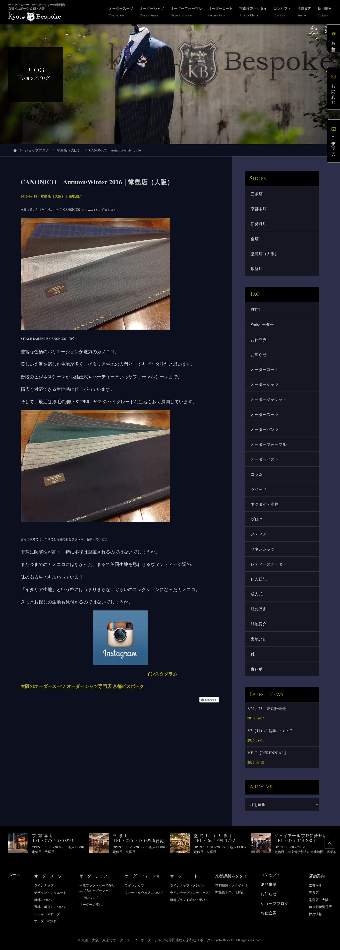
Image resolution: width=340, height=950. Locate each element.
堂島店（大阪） (69, 150)
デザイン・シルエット (50, 892)
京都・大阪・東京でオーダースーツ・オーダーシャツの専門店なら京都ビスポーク (145, 940)
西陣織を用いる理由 (229, 892)
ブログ (257, 519)
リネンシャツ (263, 548)
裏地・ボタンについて (50, 906)
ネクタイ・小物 (265, 504)
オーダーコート (265, 369)
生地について (89, 897)
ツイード (259, 489)
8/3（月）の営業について (269, 730)
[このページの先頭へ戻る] (330, 843)
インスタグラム (161, 673)
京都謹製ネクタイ (231, 875)
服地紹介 (75, 196)
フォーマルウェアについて (144, 892)
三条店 (257, 193)
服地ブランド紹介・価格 (188, 900)
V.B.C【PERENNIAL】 (267, 752)
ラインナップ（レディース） (191, 892)
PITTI (255, 309)
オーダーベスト (265, 459)
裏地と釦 (259, 639)
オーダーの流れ (45, 921)
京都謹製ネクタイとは (231, 885)
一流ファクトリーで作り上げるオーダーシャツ (97, 888)
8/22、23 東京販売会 (266, 708)
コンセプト (271, 874)
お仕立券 (259, 339)
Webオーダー (262, 324)
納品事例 (269, 884)
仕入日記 (259, 579)
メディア (259, 534)
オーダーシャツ (265, 384)
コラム (257, 474)
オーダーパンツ (265, 429)
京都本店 (259, 208)
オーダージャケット (268, 399)
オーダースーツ (265, 414)
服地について (44, 900)
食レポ (257, 668)
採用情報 (315, 914)
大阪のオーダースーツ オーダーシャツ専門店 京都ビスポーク (82, 686)
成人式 (257, 594)
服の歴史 (259, 608)
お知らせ (259, 354)
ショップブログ (37, 150)
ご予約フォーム (334, 144)
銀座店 (257, 268)
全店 (255, 238)
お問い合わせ (334, 91)
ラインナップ (44, 885)
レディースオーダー (268, 564)
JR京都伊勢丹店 (320, 906)
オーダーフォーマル (268, 444)
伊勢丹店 (259, 223)
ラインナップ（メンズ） (188, 885)
